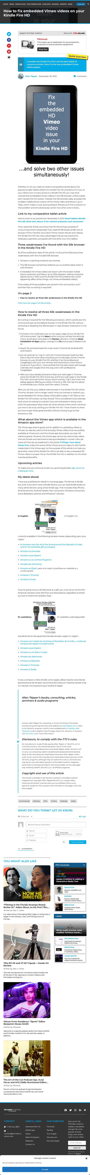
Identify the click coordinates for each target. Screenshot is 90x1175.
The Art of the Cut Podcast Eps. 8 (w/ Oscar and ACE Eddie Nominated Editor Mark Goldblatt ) (25, 1082)
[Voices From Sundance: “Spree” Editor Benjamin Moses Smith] (27, 1000)
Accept (45, 1169)
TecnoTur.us (31, 734)
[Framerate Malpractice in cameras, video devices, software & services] (59, 949)
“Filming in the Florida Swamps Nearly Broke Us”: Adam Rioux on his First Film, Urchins (26, 907)
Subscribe (80, 4)
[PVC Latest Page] (84, 916)
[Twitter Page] (70, 1110)
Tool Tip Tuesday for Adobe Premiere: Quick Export (73, 960)
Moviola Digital (53, 1141)
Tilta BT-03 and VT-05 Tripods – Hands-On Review (26, 964)
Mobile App (30, 1130)
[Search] (88, 4)
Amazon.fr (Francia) (29, 665)
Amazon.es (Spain (28, 568)
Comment (81, 76)
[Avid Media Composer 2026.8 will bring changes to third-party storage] (59, 941)
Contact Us (30, 1144)
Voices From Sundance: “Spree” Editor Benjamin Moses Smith (24, 1022)
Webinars (29, 1141)
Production (20, 4)
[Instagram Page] (75, 1110)
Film (45, 801)
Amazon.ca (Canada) (30, 551)
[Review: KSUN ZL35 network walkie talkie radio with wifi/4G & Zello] (59, 898)
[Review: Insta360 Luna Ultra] (59, 889)
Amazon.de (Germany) (31, 564)
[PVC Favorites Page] (84, 865)
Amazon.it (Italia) (28, 669)
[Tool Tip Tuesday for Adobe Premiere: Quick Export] (59, 958)
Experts (63, 4)
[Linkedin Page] (80, 1110)
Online (54, 801)
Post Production (34, 4)
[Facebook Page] (66, 1110)
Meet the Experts (32, 1137)
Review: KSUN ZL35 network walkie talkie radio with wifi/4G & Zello (73, 900)
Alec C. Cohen (18, 910)
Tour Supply (51, 1134)
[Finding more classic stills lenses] (59, 907)
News (11, 4)
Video (73, 801)
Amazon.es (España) (30, 661)
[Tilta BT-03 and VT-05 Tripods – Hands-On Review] (27, 941)
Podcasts (46, 4)
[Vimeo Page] (85, 1110)
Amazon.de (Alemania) (31, 657)
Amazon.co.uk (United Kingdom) (35, 560)
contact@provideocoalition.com (12, 1135)
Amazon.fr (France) (29, 575)
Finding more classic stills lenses (72, 908)
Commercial (24, 801)
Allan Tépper (31, 76)
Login (83, 816)
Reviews (55, 4)
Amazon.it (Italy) (28, 579)
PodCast (63, 801)
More (70, 4)
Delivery (36, 801)
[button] (86, 1158)
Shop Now (43, 49)
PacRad (50, 1130)
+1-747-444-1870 (12, 1127)
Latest (5, 4)
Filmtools (17, 1027)
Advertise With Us (32, 1127)
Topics (28, 1134)
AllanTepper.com (69, 726)
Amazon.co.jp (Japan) (30, 555)
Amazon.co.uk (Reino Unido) (33, 652)
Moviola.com (52, 1137)
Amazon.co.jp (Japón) (30, 648)
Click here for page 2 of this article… (35, 303)
